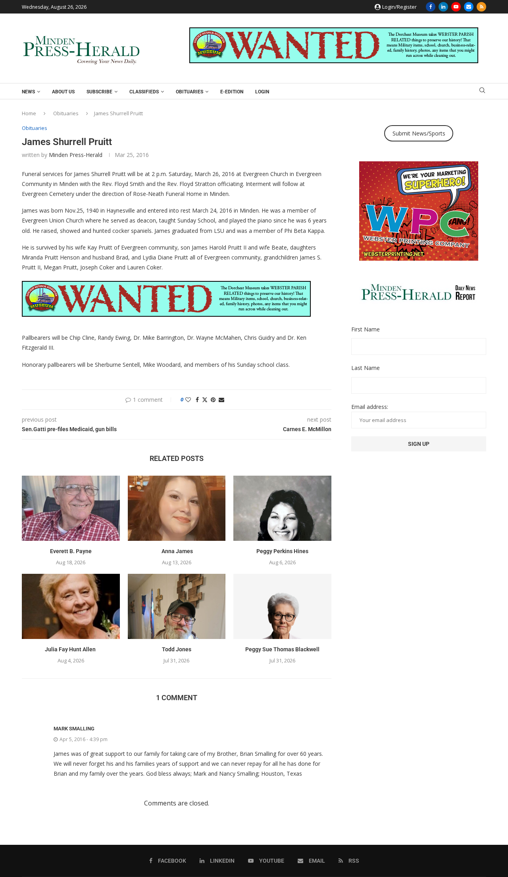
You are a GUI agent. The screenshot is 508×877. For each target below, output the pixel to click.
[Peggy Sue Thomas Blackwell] (282, 606)
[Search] (482, 91)
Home (29, 113)
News (28, 91)
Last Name (365, 368)
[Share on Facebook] (197, 399)
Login (262, 91)
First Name (365, 329)
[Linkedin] (443, 7)
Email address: (369, 406)
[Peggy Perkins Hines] (282, 508)
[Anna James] (177, 508)
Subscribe (99, 91)
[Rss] (481, 7)
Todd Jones (176, 649)
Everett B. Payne (71, 551)
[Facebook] (430, 7)
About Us (63, 91)
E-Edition (231, 91)
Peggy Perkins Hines (282, 551)
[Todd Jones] (177, 606)
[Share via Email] (221, 399)
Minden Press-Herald (75, 155)
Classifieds (144, 91)
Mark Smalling (74, 729)
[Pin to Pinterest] (213, 399)
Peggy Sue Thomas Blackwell (282, 649)
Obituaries (189, 91)
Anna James (176, 551)
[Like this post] (188, 399)
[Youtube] (456, 7)
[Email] (468, 7)
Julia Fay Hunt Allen (71, 649)
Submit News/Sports (419, 133)
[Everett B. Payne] (71, 508)
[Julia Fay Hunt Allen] (71, 606)
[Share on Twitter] (205, 399)
